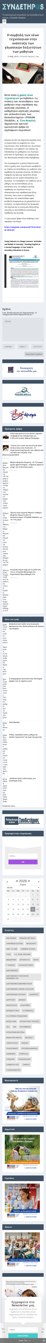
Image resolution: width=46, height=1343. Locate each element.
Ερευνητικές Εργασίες (29, 1021)
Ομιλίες (24, 1043)
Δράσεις (22, 1000)
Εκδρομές (25, 1005)
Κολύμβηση (25, 1027)
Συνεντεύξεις (12, 1064)
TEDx (8, 954)
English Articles (27, 938)
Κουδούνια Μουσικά (15, 1032)
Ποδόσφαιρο (12, 1048)
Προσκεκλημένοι (29, 1048)
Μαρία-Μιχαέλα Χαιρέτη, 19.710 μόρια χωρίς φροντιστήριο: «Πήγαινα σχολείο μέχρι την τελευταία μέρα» (27, 464)
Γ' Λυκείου (10, 965)
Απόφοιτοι (25, 960)
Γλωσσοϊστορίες (26, 965)
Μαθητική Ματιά (14, 1037)
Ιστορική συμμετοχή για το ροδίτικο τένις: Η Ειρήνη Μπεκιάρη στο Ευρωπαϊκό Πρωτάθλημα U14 (25, 572)
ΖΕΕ (14, 1027)
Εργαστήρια (11, 1021)
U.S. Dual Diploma (22, 954)
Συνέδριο (10, 1059)
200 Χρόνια (11, 938)
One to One (11, 949)
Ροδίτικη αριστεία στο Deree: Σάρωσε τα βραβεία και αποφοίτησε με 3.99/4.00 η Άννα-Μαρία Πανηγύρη (26, 436)
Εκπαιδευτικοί (12, 1010)
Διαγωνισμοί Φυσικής (16, 994)
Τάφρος (26, 1064)
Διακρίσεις (33, 994)
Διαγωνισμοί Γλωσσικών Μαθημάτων (17, 977)
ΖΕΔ (8, 1027)
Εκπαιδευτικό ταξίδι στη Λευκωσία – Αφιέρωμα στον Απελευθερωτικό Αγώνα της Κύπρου (26, 626)
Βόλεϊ (35, 960)
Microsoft (31, 943)
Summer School (28, 949)
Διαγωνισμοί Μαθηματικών (19, 983)
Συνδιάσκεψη (24, 1059)
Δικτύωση (10, 1000)
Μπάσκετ (29, 1037)
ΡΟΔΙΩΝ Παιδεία (27, 56)
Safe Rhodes (14, 722)
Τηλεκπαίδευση (13, 1070)
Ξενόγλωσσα (12, 1043)
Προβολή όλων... (9, 806)
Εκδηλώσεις (11, 1005)
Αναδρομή (11, 960)
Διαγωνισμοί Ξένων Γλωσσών (19, 989)
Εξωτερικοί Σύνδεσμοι (16, 1016)
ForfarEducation (14, 943)
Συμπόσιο (23, 1054)
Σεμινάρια (10, 1054)
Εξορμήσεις (28, 1010)
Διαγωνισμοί (12, 970)
